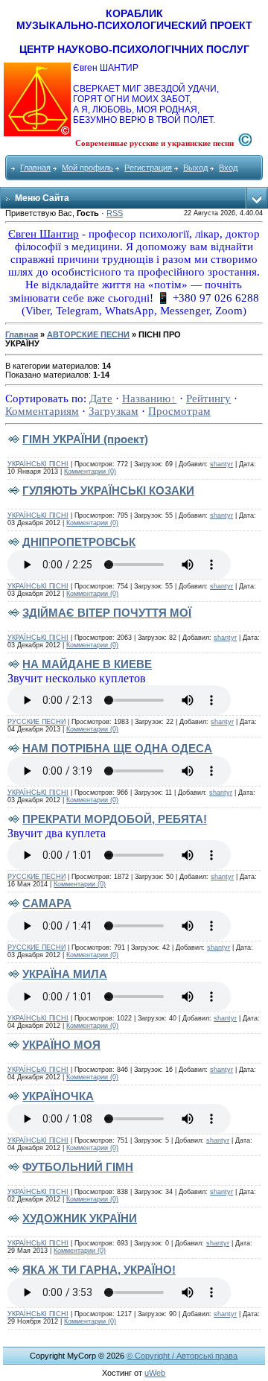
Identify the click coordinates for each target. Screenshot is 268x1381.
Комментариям (42, 411)
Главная (35, 167)
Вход (228, 167)
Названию (146, 398)
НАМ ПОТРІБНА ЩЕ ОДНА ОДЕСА (117, 748)
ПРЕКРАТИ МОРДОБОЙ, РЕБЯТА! (114, 819)
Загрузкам (113, 411)
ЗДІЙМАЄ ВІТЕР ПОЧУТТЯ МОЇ (106, 612)
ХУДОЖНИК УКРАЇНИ (79, 1218)
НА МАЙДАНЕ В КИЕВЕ (87, 664)
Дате (100, 398)
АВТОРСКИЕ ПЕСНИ (88, 334)
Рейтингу (208, 398)
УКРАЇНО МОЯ (61, 1044)
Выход (195, 167)
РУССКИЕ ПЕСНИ (36, 722)
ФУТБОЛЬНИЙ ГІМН (77, 1167)
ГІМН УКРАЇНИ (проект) (85, 439)
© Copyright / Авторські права (182, 1355)
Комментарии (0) (90, 471)
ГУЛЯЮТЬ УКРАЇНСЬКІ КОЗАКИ (108, 490)
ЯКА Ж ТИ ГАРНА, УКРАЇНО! (99, 1269)
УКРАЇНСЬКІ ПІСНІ (37, 464)
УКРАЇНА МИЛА (64, 974)
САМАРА (46, 903)
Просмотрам (179, 411)
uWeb (154, 1372)
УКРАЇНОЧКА (58, 1096)
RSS (114, 213)
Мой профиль (87, 167)
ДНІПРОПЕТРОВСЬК (78, 542)
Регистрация (148, 167)
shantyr (221, 464)
